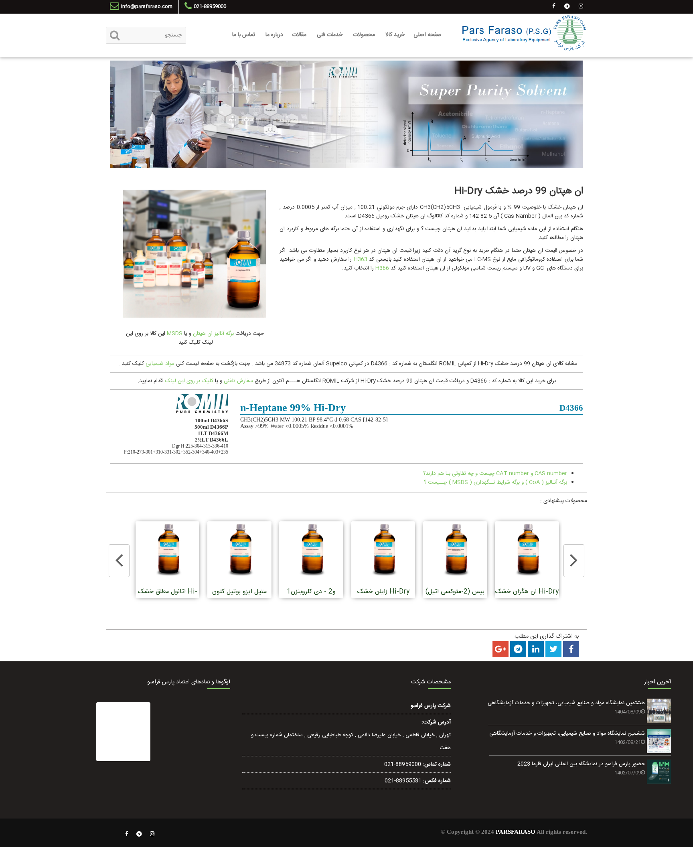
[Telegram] (139, 834)
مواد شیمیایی (160, 363)
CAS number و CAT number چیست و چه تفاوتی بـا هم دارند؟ (495, 473)
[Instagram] (152, 834)
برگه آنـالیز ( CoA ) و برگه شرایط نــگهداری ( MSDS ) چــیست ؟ (495, 482)
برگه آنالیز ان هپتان (213, 333)
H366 (382, 268)
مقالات (299, 35)
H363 (360, 259)
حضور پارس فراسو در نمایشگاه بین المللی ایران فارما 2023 (581, 764)
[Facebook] (126, 834)
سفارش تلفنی (238, 381)
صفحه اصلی (427, 35)
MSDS (173, 333)
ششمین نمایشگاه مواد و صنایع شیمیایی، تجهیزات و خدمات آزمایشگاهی (567, 733)
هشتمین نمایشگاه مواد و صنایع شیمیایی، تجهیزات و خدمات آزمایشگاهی (566, 703)
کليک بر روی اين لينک (189, 381)
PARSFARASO (515, 832)
